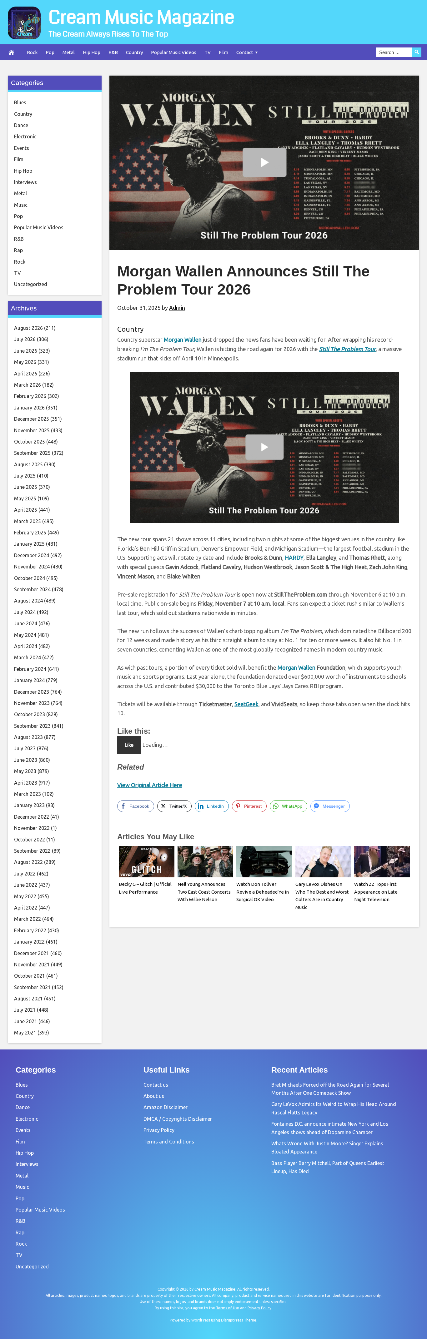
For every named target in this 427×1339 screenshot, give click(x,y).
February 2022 (30, 930)
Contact (244, 52)
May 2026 (25, 362)
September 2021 (32, 987)
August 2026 (28, 328)
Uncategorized (30, 284)
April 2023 (25, 783)
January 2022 (29, 942)
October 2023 (29, 714)
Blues (20, 102)
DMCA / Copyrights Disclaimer (177, 1119)
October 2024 (29, 578)
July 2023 (25, 748)
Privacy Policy (158, 1130)
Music (21, 205)
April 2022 (25, 907)
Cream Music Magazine (141, 17)
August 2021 (28, 998)
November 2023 (32, 703)
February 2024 (30, 669)
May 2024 (25, 635)
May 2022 (25, 896)
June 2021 (25, 1021)
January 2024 (29, 680)
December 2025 (31, 419)
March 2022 (27, 919)
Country (134, 52)
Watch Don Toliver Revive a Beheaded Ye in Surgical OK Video (262, 891)
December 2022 (31, 817)
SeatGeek (246, 704)
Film (223, 52)
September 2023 (32, 726)
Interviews (25, 182)
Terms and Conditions (168, 1141)
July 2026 (25, 339)
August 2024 (28, 600)
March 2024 (27, 657)
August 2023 (28, 737)
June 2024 (25, 623)
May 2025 (25, 498)
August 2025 (28, 464)
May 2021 (25, 1032)
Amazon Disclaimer (165, 1107)
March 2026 (27, 385)
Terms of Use (227, 1308)
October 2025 (29, 441)
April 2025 (25, 510)
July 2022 (25, 873)
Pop (50, 52)
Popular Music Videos (173, 52)
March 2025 (27, 521)
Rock (32, 52)
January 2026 (29, 407)
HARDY (294, 557)
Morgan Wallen (183, 339)
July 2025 (25, 476)
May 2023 (25, 771)
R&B (113, 52)
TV (207, 52)
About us (153, 1096)
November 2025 (32, 430)
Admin (177, 308)
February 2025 (30, 532)
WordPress (200, 1320)
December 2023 (31, 692)
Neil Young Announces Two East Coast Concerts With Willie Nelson (204, 891)
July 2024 (25, 612)
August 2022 (28, 862)
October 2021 (29, 976)
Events (21, 148)
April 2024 (25, 646)
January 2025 (29, 544)
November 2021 (32, 964)
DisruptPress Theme (238, 1320)
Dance (21, 125)
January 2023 (29, 805)
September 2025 (32, 453)
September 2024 (32, 589)
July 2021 (25, 1010)
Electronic (25, 136)
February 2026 (30, 396)
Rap (18, 250)
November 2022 (32, 828)
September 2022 (32, 851)
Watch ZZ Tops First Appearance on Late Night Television (376, 891)
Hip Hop (91, 52)
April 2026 (25, 373)
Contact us (155, 1085)
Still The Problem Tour (347, 349)
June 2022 (25, 885)
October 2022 (29, 839)
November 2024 (32, 566)
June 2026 (25, 351)
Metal (69, 52)
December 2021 (31, 953)
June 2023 (25, 760)
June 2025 (25, 487)
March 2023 (27, 794)
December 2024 (31, 555)
